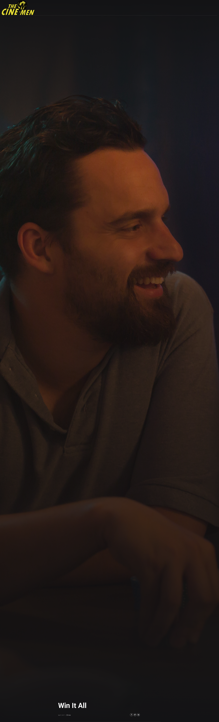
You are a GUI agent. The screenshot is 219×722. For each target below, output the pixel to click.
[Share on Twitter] (135, 714)
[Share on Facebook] (131, 714)
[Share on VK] (138, 714)
